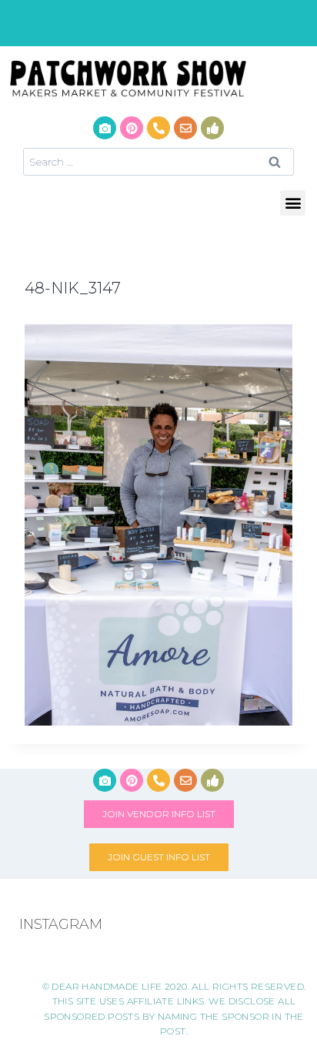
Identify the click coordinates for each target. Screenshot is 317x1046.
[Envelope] (185, 127)
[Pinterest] (131, 127)
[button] (292, 203)
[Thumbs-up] (212, 127)
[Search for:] (158, 161)
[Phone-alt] (158, 127)
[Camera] (104, 127)
